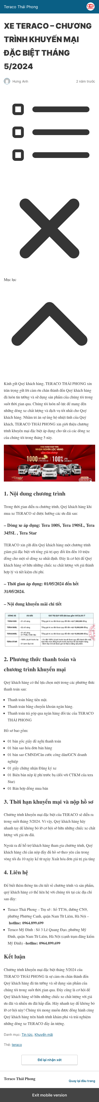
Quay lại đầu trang (82, 1081)
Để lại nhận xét (50, 1060)
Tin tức (27, 1034)
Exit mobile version (49, 1095)
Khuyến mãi (44, 1034)
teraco (17, 1045)
